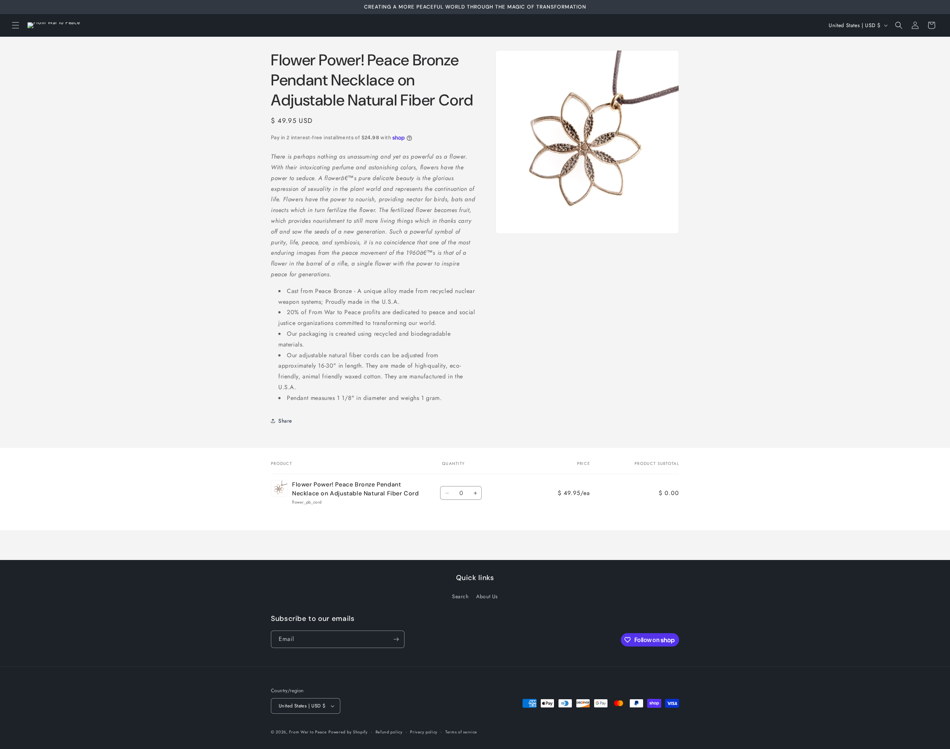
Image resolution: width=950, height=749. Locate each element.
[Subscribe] (396, 639)
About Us (487, 596)
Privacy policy (424, 732)
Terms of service (461, 732)
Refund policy (389, 732)
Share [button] (285, 420)
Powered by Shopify (348, 732)
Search (460, 596)
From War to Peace (308, 732)
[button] (15, 25)
